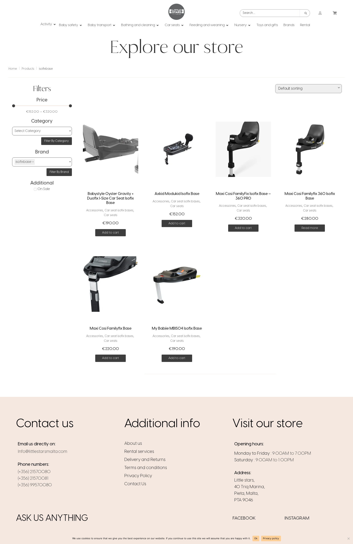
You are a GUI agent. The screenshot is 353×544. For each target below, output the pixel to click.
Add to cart (110, 232)
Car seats (110, 215)
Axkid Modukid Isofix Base (177, 194)
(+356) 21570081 (33, 478)
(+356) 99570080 (35, 485)
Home (12, 68)
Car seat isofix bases (119, 210)
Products (28, 68)
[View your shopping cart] (335, 13)
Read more (310, 228)
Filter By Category (56, 141)
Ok (256, 538)
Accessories (94, 210)
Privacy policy (271, 538)
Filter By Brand (59, 172)
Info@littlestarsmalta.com (42, 451)
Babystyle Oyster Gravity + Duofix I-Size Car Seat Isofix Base (110, 198)
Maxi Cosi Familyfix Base (110, 328)
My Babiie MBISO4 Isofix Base (177, 328)
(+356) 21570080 (34, 472)
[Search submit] (306, 13)
